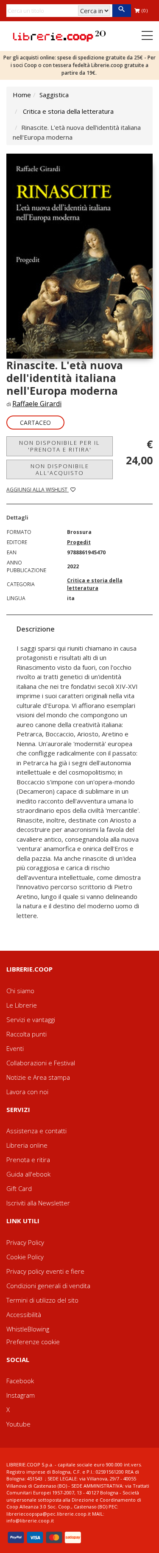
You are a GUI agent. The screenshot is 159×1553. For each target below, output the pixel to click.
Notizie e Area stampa (38, 1077)
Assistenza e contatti (36, 1130)
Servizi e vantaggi (30, 1019)
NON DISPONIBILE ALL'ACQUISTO (60, 469)
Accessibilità (23, 1314)
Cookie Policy (25, 1257)
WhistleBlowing (27, 1329)
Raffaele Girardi (36, 403)
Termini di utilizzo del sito (42, 1300)
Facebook (20, 1380)
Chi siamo (20, 990)
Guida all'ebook (28, 1174)
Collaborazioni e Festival (40, 1063)
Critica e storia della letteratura (68, 111)
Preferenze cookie (33, 1341)
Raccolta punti (26, 1034)
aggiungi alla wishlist (37, 489)
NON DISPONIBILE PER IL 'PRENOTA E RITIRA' (59, 446)
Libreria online (26, 1145)
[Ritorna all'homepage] (59, 35)
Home (22, 94)
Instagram (20, 1395)
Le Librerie (21, 1005)
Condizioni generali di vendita (48, 1285)
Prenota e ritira (28, 1159)
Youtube (18, 1424)
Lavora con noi (27, 1091)
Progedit (79, 542)
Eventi (15, 1048)
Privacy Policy (25, 1242)
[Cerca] (121, 10)
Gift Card (19, 1188)
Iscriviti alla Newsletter (38, 1203)
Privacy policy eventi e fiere (45, 1271)
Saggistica (54, 94)
